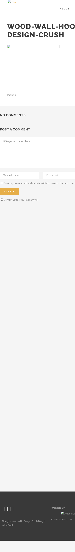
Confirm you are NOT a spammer (20, 199)
